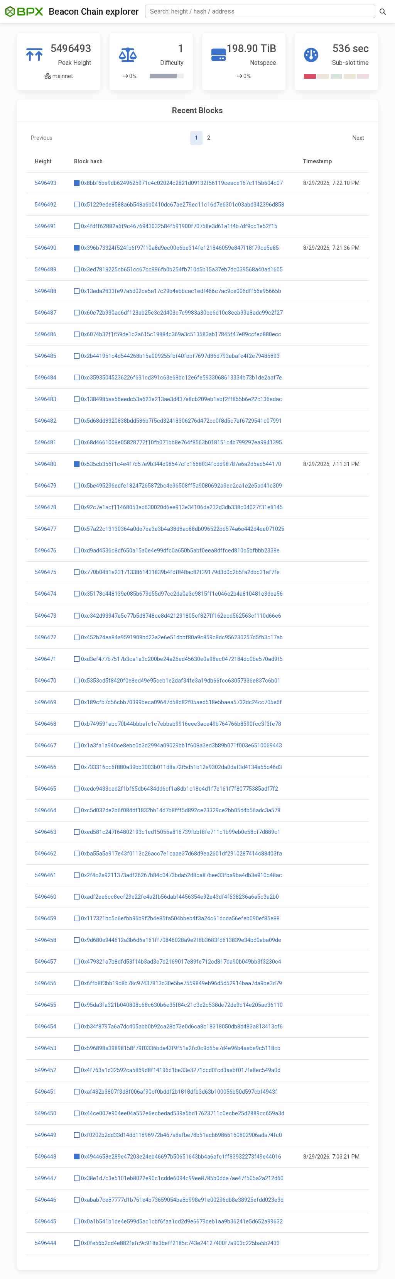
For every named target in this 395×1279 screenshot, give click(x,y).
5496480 (45, 464)
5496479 (45, 486)
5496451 (45, 1092)
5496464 (45, 810)
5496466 (45, 767)
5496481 (45, 442)
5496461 (45, 875)
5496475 (45, 572)
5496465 (45, 789)
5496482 (45, 421)
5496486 (45, 334)
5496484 (45, 377)
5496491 (45, 226)
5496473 (45, 616)
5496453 (45, 1048)
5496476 (45, 550)
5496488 (45, 291)
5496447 (45, 1178)
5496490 (45, 248)
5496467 (45, 745)
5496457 (45, 962)
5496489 (45, 269)
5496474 (45, 594)
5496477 (45, 529)
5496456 (45, 983)
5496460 (45, 897)
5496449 (45, 1135)
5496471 (45, 659)
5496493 (45, 183)
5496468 (45, 724)
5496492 (45, 205)
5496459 (45, 918)
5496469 (45, 702)
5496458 (45, 940)
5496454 (45, 1026)
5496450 (45, 1113)
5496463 (45, 832)
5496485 (45, 356)
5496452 (45, 1070)
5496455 (45, 1005)
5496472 (45, 637)
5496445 (45, 1221)
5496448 (45, 1157)
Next (358, 138)
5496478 (45, 507)
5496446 (45, 1200)
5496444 (45, 1243)
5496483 (45, 399)
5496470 (45, 681)
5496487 (45, 313)
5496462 (45, 853)
